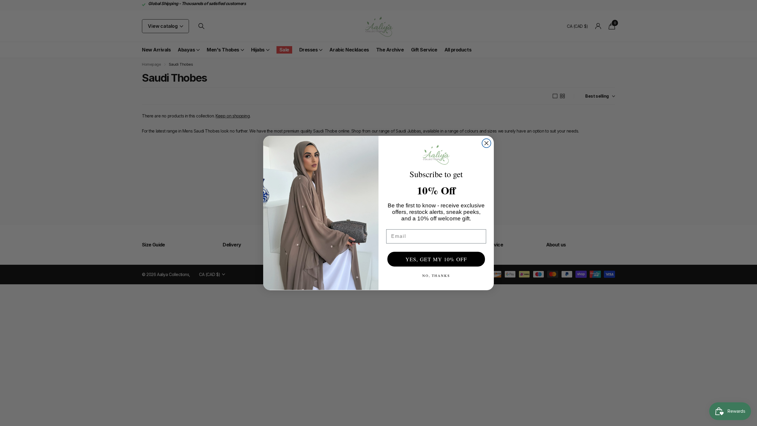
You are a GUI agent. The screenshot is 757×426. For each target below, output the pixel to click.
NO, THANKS (436, 275)
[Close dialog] (486, 143)
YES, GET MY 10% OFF (436, 259)
